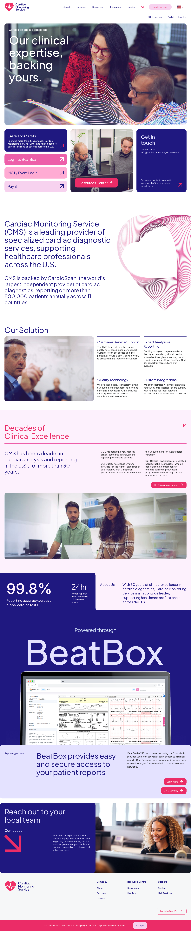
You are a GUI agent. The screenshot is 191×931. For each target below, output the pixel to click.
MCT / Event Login (155, 17)
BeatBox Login (160, 6)
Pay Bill (171, 17)
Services (81, 6)
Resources (97, 6)
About (66, 6)
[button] (180, 7)
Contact (132, 6)
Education (115, 6)
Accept (140, 925)
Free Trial (182, 17)
